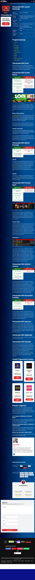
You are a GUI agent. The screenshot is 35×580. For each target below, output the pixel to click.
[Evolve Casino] (29, 390)
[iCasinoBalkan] (4, 1)
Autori (32, 560)
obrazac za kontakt (27, 411)
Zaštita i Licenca (16, 50)
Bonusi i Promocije (19, 494)
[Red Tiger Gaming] (25, 468)
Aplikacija (15, 55)
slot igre (31, 212)
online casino (18, 281)
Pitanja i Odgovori (17, 60)
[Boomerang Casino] (29, 368)
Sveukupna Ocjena (23, 485)
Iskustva (15, 53)
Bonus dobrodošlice (15, 115)
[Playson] (29, 466)
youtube (15, 548)
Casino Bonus (16, 45)
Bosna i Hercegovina (16, 3)
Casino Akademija (27, 560)
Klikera (15, 166)
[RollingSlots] (17, 390)
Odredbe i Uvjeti (3, 560)
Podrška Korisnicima (28, 494)
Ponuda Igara (16, 48)
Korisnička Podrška (17, 52)
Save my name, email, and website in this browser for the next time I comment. (15, 527)
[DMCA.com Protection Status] (11, 542)
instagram (20, 548)
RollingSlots (17, 392)
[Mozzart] (17, 368)
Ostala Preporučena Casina (18, 58)
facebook (9, 548)
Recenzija (15, 42)
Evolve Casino (29, 392)
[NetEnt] (21, 466)
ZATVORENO (29, 399)
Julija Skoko (16, 444)
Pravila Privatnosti (9, 560)
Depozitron (19, 178)
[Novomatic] (25, 466)
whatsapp (27, 548)
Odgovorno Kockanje (21, 560)
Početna (11, 3)
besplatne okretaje (15, 116)
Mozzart (17, 370)
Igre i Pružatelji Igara (28, 491)
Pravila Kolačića (15, 560)
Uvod (15, 43)
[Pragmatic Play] (21, 468)
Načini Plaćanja (16, 47)
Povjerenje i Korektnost (18, 491)
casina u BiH (28, 65)
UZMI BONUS (5, 24)
